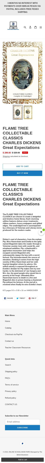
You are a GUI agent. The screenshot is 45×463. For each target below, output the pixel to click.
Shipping (6, 156)
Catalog (8, 328)
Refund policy (10, 398)
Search (8, 365)
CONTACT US (11, 404)
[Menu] (40, 27)
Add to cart (22, 459)
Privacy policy (10, 391)
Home (7, 321)
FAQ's (7, 378)
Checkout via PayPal (13, 334)
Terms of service (12, 385)
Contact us (9, 341)
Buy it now (22, 173)
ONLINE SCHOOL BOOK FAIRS (20, 452)
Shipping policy (11, 371)
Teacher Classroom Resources (17, 347)
